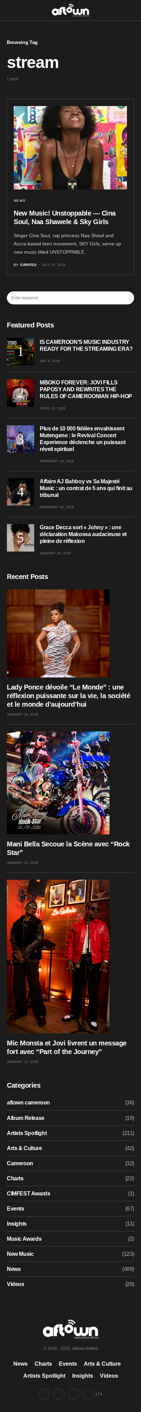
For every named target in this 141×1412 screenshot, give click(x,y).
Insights (17, 1224)
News (20, 200)
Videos (15, 1284)
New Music (20, 1254)
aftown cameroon (28, 1103)
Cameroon (20, 1163)
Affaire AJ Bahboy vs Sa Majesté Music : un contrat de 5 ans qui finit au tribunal (86, 488)
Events (15, 1209)
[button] (9, 10)
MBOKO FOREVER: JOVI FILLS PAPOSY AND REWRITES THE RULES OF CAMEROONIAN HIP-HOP (86, 389)
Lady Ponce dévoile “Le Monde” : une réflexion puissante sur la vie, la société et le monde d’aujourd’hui (68, 695)
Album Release (25, 1118)
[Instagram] (73, 1394)
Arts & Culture (24, 1148)
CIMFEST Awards (28, 1193)
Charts (15, 1178)
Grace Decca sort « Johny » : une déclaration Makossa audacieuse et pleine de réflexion (83, 534)
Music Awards (24, 1239)
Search (128, 298)
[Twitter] (58, 1394)
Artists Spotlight (27, 1133)
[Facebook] (44, 1394)
